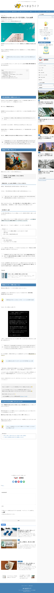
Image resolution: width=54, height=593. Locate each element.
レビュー (39, 11)
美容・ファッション (23, 11)
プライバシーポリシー (24, 585)
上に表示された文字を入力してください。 (9, 514)
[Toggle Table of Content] (26, 70)
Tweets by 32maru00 (42, 180)
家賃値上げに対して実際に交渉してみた (9, 76)
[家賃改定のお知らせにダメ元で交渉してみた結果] (21, 482)
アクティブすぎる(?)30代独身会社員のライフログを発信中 (27, 590)
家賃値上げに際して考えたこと (7, 73)
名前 (3, 506)
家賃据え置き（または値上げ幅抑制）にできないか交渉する (13, 74)
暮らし (31, 11)
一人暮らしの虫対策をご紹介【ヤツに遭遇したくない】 (14, 437)
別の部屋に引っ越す (7, 75)
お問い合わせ (31, 585)
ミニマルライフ (5, 11)
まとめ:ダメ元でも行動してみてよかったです (9, 77)
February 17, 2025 (23, 396)
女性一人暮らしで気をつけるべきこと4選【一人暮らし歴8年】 (15, 435)
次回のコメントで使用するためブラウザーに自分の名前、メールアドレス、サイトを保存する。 (18, 510)
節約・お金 (48, 11)
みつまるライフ (27, 588)
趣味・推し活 (14, 11)
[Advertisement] (18, 87)
